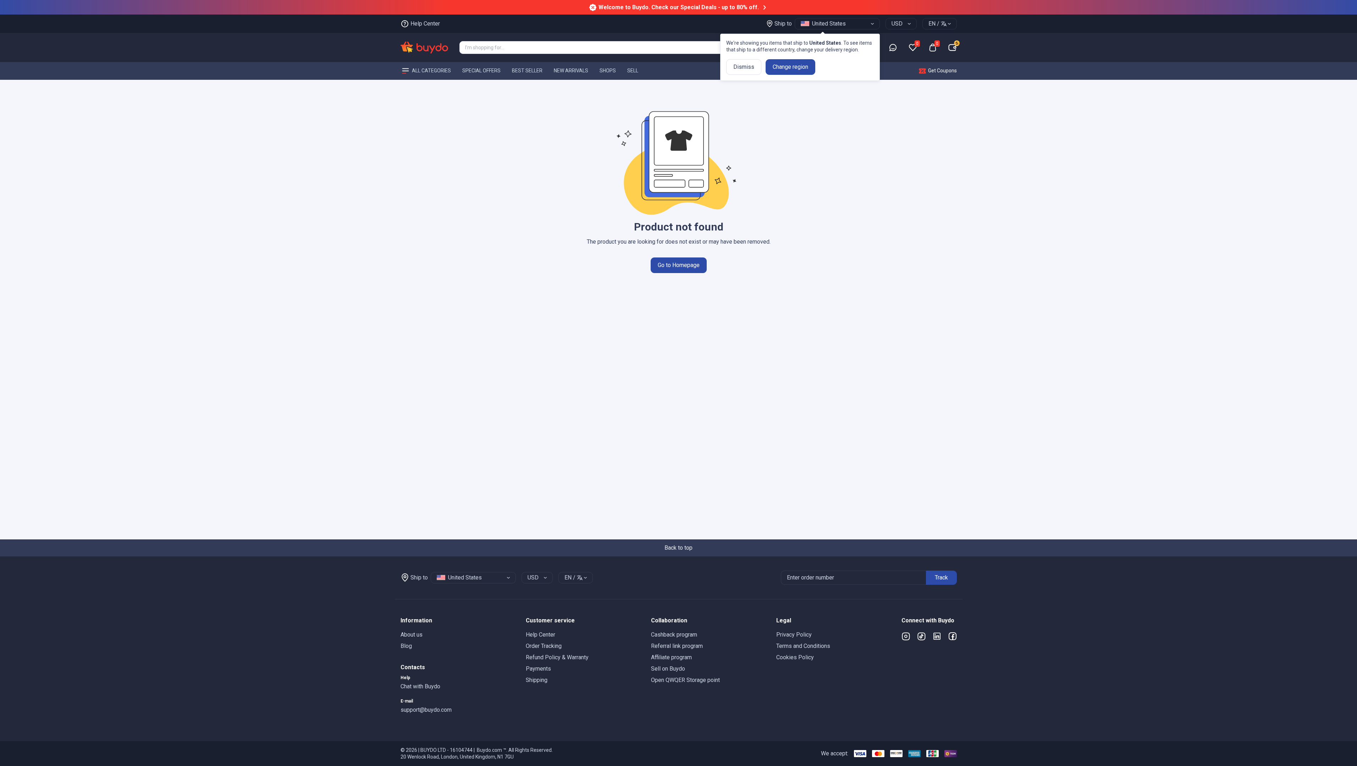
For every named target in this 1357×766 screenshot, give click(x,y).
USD (897, 23)
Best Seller (527, 70)
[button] (457, 620)
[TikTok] (921, 636)
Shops (608, 70)
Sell (632, 70)
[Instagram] (905, 636)
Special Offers (481, 70)
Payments (538, 668)
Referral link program (677, 646)
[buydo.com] (424, 47)
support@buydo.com (426, 709)
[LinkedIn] (937, 636)
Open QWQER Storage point (685, 680)
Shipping (536, 680)
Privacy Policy (794, 634)
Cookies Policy (795, 657)
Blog (406, 646)
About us (412, 634)
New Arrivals (571, 70)
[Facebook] (952, 636)
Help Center (540, 634)
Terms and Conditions (803, 646)
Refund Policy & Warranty (557, 657)
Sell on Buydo (668, 668)
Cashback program (674, 634)
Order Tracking (544, 646)
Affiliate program (671, 657)
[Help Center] (893, 47)
